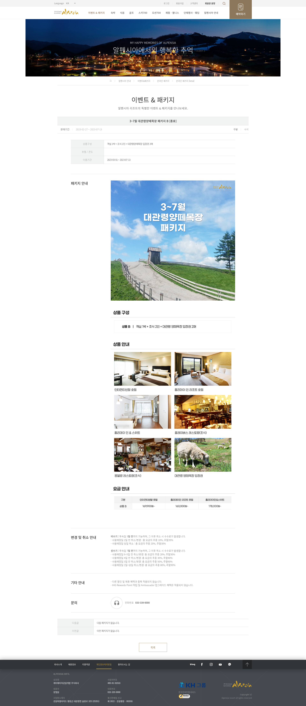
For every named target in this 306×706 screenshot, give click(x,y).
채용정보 (72, 664)
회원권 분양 (210, 3)
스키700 (142, 12)
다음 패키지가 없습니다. (108, 623)
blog (193, 664)
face (202, 664)
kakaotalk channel (230, 664)
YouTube (220, 664)
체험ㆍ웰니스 (172, 12)
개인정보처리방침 (104, 664)
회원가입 (180, 3)
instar (211, 664)
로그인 (166, 3)
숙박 (113, 12)
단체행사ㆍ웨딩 (191, 12)
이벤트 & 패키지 (96, 12)
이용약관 (86, 664)
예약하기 (240, 14)
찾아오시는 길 (124, 664)
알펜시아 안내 (211, 12)
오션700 (156, 12)
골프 (131, 12)
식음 (122, 12)
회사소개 (58, 664)
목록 (153, 647)
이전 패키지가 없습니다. (108, 631)
